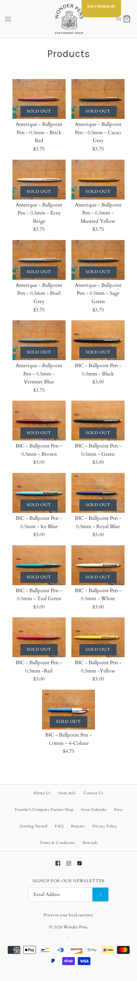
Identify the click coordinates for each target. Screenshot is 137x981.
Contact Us (93, 793)
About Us (42, 793)
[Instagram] (68, 863)
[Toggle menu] (8, 19)
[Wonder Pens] (68, 19)
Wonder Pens (75, 927)
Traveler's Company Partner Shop (44, 809)
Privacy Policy (104, 826)
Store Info (67, 793)
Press (118, 809)
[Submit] (100, 894)
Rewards (90, 842)
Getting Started (33, 826)
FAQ (59, 826)
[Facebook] (57, 863)
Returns (78, 826)
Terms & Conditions (58, 842)
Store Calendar (93, 809)
